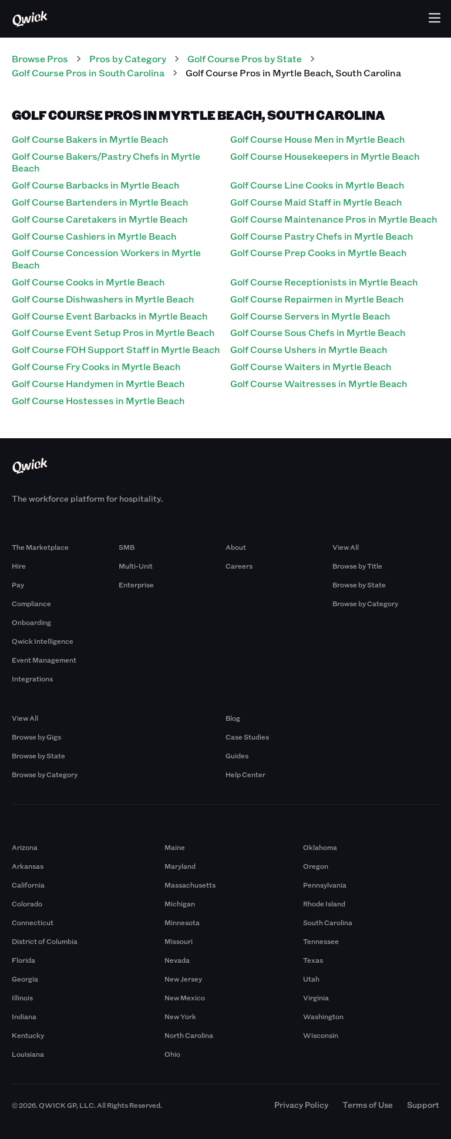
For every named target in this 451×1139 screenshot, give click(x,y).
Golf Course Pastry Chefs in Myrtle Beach (321, 236)
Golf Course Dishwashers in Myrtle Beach (103, 299)
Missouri (178, 941)
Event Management (44, 659)
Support (423, 1104)
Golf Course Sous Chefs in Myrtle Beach (317, 332)
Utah (311, 978)
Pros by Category (127, 58)
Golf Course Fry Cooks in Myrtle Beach (96, 366)
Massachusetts (190, 884)
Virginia (316, 997)
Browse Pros (40, 58)
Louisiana (28, 1054)
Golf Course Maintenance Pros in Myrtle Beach (333, 219)
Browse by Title (357, 565)
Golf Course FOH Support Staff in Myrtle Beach (116, 349)
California (28, 884)
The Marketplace (40, 547)
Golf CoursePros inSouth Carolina (88, 72)
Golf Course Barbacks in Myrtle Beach (95, 185)
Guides (237, 755)
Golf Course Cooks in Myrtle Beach (88, 281)
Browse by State (359, 584)
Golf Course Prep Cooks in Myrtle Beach (318, 252)
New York (180, 1016)
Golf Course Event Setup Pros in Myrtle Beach (113, 332)
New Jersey (183, 978)
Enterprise (136, 584)
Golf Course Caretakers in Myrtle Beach (99, 219)
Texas (313, 960)
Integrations (32, 678)
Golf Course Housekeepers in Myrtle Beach (324, 156)
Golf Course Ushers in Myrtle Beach (308, 349)
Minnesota (182, 922)
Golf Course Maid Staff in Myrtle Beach (316, 202)
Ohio (172, 1054)
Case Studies (247, 736)
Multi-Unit (136, 565)
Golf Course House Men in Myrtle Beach (317, 139)
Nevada (177, 960)
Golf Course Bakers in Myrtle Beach (90, 139)
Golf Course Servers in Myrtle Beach (310, 316)
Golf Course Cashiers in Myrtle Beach (94, 236)
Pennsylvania (324, 884)
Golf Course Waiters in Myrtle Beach (310, 366)
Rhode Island (324, 903)
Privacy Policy (301, 1104)
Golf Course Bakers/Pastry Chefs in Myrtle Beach (106, 162)
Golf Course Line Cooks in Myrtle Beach (317, 185)
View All (345, 547)
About (236, 547)
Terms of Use (367, 1104)
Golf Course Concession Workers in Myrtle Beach (106, 258)
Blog (233, 718)
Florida (23, 960)
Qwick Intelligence (42, 641)
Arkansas (27, 866)
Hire (19, 565)
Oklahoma (320, 847)
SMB (126, 547)
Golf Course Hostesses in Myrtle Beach (98, 400)
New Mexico (184, 997)
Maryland (180, 866)
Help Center (245, 774)
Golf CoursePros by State (244, 58)
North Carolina (188, 1035)
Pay (18, 584)
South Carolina (327, 922)
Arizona (25, 847)
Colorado (27, 903)
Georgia (25, 978)
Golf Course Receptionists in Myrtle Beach (324, 281)
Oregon (315, 866)
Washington (323, 1016)
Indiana (24, 1016)
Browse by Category (365, 603)
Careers (239, 565)
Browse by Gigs (36, 736)
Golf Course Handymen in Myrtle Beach (98, 383)
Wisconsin (320, 1035)
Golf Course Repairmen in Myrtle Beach (316, 299)
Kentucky (28, 1035)
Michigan (179, 903)
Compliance (31, 603)
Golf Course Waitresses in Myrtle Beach (318, 383)
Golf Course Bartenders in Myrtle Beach (100, 202)
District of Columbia (45, 941)
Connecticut (32, 922)
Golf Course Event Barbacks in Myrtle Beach (109, 316)
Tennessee (321, 941)
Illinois (22, 997)
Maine (174, 847)
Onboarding (31, 622)
